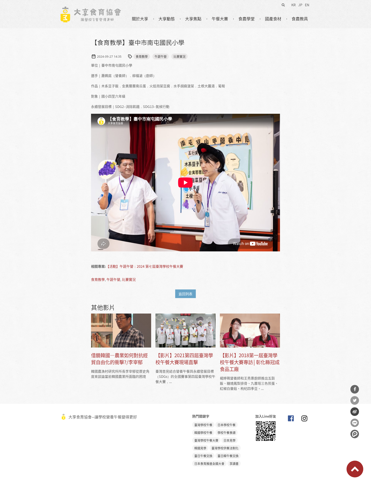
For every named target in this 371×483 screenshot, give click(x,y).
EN (307, 4)
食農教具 (300, 19)
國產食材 (273, 19)
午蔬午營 (161, 56)
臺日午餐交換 (203, 456)
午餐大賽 (220, 19)
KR (293, 4)
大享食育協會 (290, 419)
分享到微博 (354, 411)
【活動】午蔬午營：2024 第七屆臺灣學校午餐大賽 (144, 266)
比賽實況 (179, 56)
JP (300, 4)
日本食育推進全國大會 (209, 463)
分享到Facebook (354, 389)
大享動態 (166, 19)
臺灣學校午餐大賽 (206, 440)
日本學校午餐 (226, 425)
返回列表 (185, 293)
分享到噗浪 (354, 434)
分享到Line (354, 422)
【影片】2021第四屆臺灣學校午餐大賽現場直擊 (184, 359)
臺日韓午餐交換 (228, 456)
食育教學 (142, 56)
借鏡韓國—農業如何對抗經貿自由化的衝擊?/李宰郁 (119, 359)
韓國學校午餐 (203, 432)
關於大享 (140, 19)
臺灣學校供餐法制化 (225, 448)
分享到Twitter (354, 400)
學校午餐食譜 (226, 432)
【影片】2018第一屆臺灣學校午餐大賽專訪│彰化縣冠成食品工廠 (250, 362)
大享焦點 (193, 19)
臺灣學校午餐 (203, 425)
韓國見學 (200, 448)
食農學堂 (246, 19)
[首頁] (90, 8)
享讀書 (234, 463)
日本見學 (230, 440)
